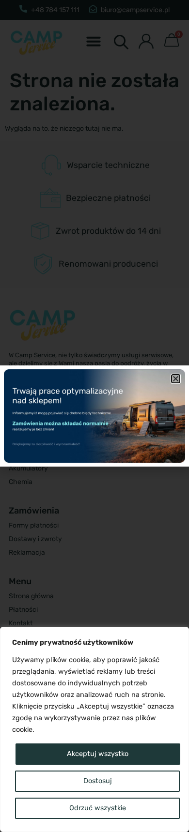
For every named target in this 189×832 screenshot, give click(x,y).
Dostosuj (97, 781)
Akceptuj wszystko (97, 754)
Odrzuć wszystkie (97, 808)
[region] (94, 729)
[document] (94, 416)
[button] (175, 378)
